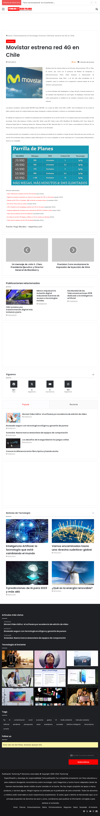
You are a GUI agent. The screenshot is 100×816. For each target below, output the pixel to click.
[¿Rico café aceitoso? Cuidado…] (17, 659)
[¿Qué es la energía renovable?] (73, 573)
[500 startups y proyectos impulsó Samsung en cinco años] (50, 697)
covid (30, 720)
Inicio (10, 36)
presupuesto (28, 724)
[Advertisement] (50, 21)
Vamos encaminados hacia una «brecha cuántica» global (72, 547)
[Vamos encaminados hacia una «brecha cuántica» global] (73, 531)
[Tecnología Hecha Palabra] (20, 9)
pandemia (16, 724)
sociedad (59, 724)
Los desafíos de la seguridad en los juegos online (45, 439)
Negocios (67, 807)
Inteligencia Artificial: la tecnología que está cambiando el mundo (21, 549)
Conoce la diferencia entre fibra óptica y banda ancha (32, 451)
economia (39, 720)
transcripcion (89, 724)
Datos (44, 807)
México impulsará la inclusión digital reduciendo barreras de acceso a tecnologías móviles (48, 295)
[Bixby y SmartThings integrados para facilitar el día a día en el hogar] (50, 678)
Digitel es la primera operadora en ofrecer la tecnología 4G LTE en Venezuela (30, 197)
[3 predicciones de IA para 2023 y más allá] (27, 573)
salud (38, 724)
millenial (6, 724)
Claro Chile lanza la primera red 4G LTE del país (21, 193)
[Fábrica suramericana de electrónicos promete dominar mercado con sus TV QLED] (17, 697)
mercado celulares (82, 720)
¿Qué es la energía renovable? (72, 588)
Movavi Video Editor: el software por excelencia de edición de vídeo (54, 414)
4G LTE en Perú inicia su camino (17, 203)
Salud (75, 807)
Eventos (42, 36)
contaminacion (19, 720)
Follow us (6, 736)
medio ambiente (66, 720)
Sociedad (83, 807)
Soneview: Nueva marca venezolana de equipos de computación (37, 432)
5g (4, 720)
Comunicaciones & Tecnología (26, 36)
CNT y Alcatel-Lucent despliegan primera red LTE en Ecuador (25, 207)
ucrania (6, 729)
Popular (25, 404)
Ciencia (22, 807)
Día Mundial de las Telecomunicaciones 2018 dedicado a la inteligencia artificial (79, 294)
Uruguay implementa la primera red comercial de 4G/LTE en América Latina (29, 210)
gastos (49, 720)
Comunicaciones (33, 807)
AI (9, 720)
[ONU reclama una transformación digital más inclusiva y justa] (19, 297)
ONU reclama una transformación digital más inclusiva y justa (19, 309)
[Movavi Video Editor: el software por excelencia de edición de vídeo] (13, 418)
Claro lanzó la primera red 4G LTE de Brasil (20, 220)
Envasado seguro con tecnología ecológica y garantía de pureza (37, 425)
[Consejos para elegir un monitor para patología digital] (17, 678)
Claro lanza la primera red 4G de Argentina (20, 213)
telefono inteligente (74, 724)
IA (56, 720)
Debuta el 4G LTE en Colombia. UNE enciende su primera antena (27, 200)
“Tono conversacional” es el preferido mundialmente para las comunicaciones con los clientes (61, 3)
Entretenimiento (55, 807)
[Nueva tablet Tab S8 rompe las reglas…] (82, 697)
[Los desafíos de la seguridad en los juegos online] (13, 443)
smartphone (48, 724)
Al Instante (93, 807)
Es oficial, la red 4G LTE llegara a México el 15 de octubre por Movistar (28, 217)
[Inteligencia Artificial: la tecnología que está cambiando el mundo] (27, 531)
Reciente (74, 404)
